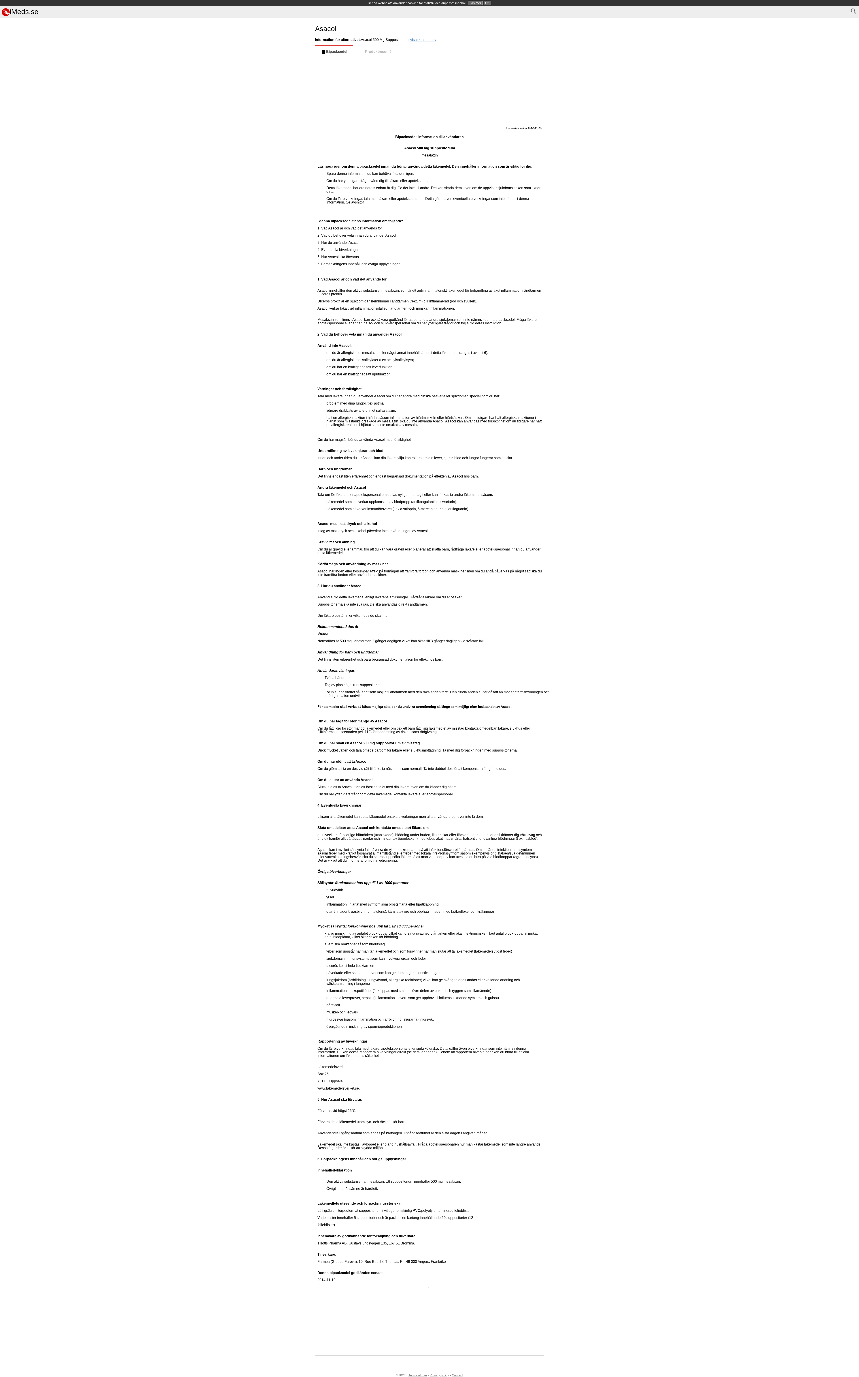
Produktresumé (378, 52)
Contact (457, 1375)
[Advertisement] (179, 393)
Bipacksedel (336, 52)
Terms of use (417, 1375)
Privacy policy (439, 1375)
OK (487, 3)
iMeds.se (24, 12)
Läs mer (475, 3)
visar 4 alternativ (423, 40)
